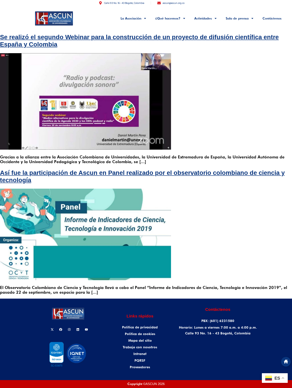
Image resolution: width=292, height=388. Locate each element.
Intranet (139, 354)
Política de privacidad (140, 327)
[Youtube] (86, 329)
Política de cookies (140, 334)
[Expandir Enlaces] (286, 362)
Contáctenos (272, 18)
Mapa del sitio (140, 340)
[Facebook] (61, 329)
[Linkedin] (78, 329)
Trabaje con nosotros (140, 347)
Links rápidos (140, 316)
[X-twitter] (52, 329)
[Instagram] (69, 329)
